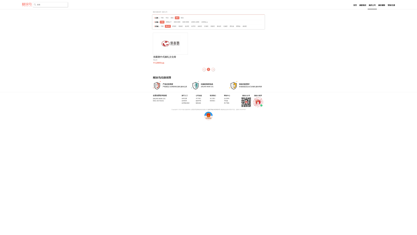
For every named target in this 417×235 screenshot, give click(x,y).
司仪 (167, 18)
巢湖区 (245, 26)
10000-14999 (195, 22)
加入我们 (212, 98)
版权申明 (198, 101)
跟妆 (172, 18)
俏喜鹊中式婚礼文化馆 (164, 57)
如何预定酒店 (185, 103)
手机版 (226, 101)
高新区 (213, 26)
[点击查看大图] (258, 102)
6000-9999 (185, 22)
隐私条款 (198, 103)
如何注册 (184, 98)
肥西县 (238, 26)
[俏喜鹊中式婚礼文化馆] (170, 44)
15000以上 (204, 22)
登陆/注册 (391, 5)
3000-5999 (177, 22)
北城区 (225, 26)
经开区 (193, 26)
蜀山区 (168, 26)
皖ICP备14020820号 (214, 109)
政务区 (200, 26)
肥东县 (232, 26)
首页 (355, 5)
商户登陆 (226, 103)
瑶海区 (181, 26)
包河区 (187, 26)
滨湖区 (206, 26)
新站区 (219, 26)
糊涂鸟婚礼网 (157, 12)
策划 (182, 18)
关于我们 (198, 98)
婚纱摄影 (381, 5)
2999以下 (169, 22)
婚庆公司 (372, 5)
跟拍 (177, 18)
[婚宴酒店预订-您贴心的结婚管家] (27, 4)
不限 (162, 18)
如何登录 (184, 101)
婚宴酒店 (362, 5)
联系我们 (212, 101)
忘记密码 (226, 98)
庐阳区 (174, 26)
